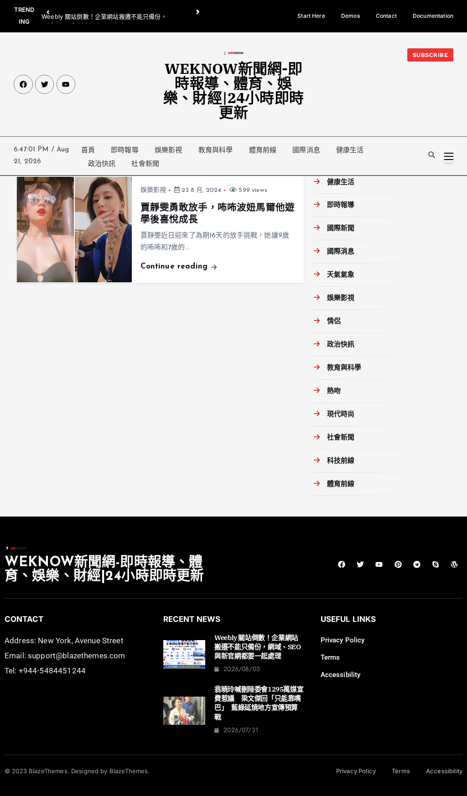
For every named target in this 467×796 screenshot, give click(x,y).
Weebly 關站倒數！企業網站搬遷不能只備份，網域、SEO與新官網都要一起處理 (257, 647)
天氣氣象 (340, 275)
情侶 (333, 321)
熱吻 (333, 391)
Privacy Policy (343, 640)
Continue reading (175, 266)
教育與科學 (215, 150)
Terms (330, 657)
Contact (386, 15)
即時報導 (125, 150)
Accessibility (341, 675)
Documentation (433, 15)
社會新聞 (145, 164)
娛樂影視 (168, 150)
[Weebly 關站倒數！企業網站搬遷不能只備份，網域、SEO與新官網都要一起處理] (184, 654)
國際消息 (306, 150)
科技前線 (340, 461)
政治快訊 (102, 164)
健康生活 (350, 150)
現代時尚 (340, 414)
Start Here (311, 15)
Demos (350, 15)
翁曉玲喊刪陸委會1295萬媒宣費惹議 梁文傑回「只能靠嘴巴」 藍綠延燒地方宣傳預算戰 (258, 703)
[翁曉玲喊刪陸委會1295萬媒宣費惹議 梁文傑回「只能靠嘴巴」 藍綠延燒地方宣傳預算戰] (184, 711)
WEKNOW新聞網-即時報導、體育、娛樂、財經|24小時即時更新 (233, 90)
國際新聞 (340, 228)
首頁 (88, 150)
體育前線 (263, 150)
